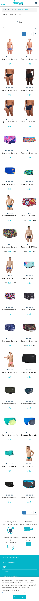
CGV (4, 567)
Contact (6, 571)
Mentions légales (9, 562)
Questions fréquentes (11, 576)
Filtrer (20, 22)
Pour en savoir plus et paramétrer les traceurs (17, 593)
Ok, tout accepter (19, 597)
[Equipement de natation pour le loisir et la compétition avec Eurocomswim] (18, 2)
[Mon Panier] (36, 3)
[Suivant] (35, 34)
